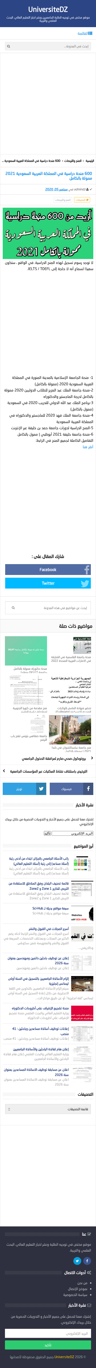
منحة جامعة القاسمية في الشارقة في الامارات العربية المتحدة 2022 (71, 659)
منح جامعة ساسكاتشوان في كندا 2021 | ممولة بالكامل (71, 749)
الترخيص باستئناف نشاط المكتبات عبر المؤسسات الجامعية (48, 771)
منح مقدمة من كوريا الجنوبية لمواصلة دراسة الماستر (30, 710)
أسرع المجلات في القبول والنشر (49, 929)
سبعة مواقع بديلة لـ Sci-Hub (50, 908)
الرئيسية (90, 161)
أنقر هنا (88, 446)
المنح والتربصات (72, 161)
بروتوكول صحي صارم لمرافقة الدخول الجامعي (54, 758)
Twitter (48, 583)
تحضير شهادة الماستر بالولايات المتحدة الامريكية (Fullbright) (73, 710)
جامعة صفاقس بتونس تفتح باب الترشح (29, 737)
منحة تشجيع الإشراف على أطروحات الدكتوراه (40, 1008)
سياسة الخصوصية (75, 1295)
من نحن (82, 1283)
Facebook (48, 569)
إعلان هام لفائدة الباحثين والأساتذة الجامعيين (41, 1049)
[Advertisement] (48, 103)
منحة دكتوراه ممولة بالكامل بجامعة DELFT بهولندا (30, 670)
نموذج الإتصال (77, 1289)
